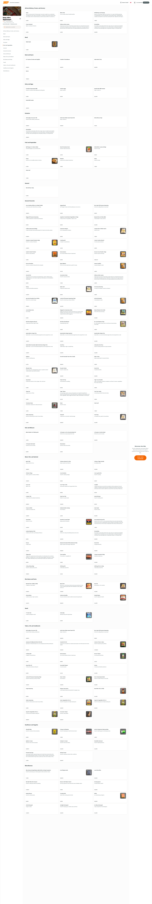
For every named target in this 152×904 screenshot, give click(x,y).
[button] (12, 31)
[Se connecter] (135, 2)
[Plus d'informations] (20, 19)
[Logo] (6, 2)
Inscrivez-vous (146, 2)
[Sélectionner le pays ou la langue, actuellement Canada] (131, 3)
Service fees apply (6, 24)
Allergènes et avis (13, 24)
